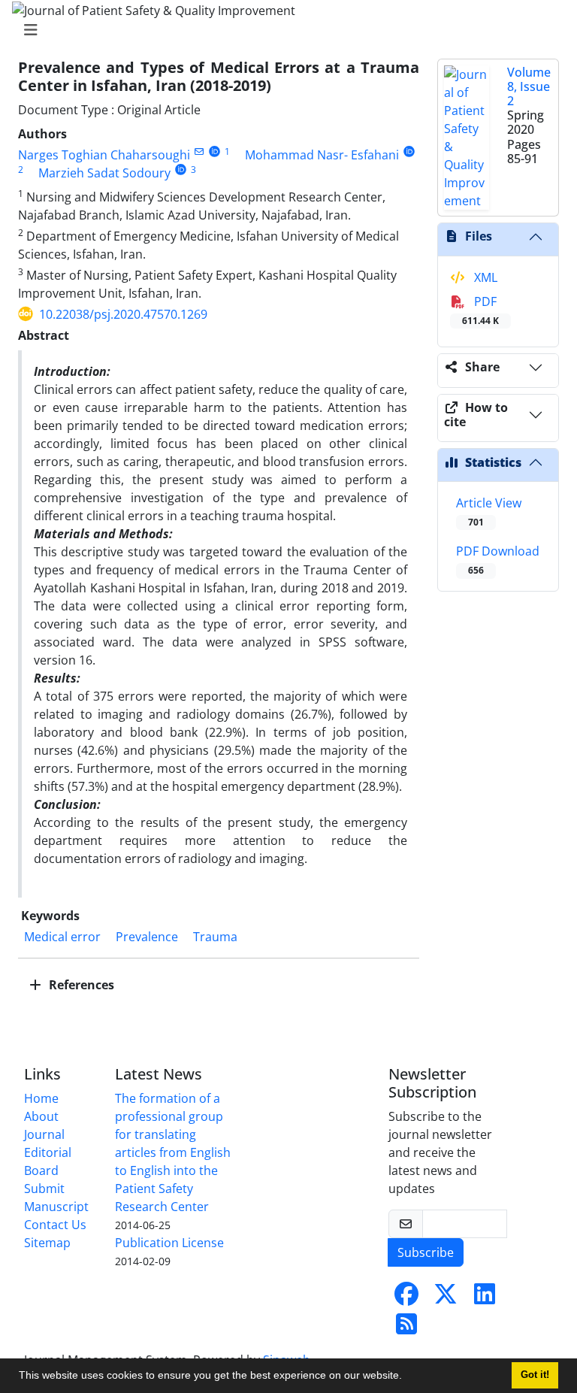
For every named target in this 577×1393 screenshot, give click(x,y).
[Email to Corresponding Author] (198, 151)
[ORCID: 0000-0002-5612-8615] (214, 151)
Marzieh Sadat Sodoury (104, 173)
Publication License (169, 1242)
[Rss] (406, 1328)
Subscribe (425, 1252)
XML (484, 277)
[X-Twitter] (445, 1298)
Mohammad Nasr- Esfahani (322, 155)
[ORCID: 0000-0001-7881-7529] (181, 169)
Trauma (215, 936)
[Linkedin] (485, 1298)
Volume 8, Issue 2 (529, 86)
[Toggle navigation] (284, 30)
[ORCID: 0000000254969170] (409, 151)
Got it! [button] (535, 1375)
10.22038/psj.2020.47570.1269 (123, 314)
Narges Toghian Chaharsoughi (104, 155)
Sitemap (47, 1242)
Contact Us (55, 1224)
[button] (407, 1377)
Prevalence (147, 936)
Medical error (62, 936)
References (80, 985)
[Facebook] (406, 1298)
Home (41, 1098)
